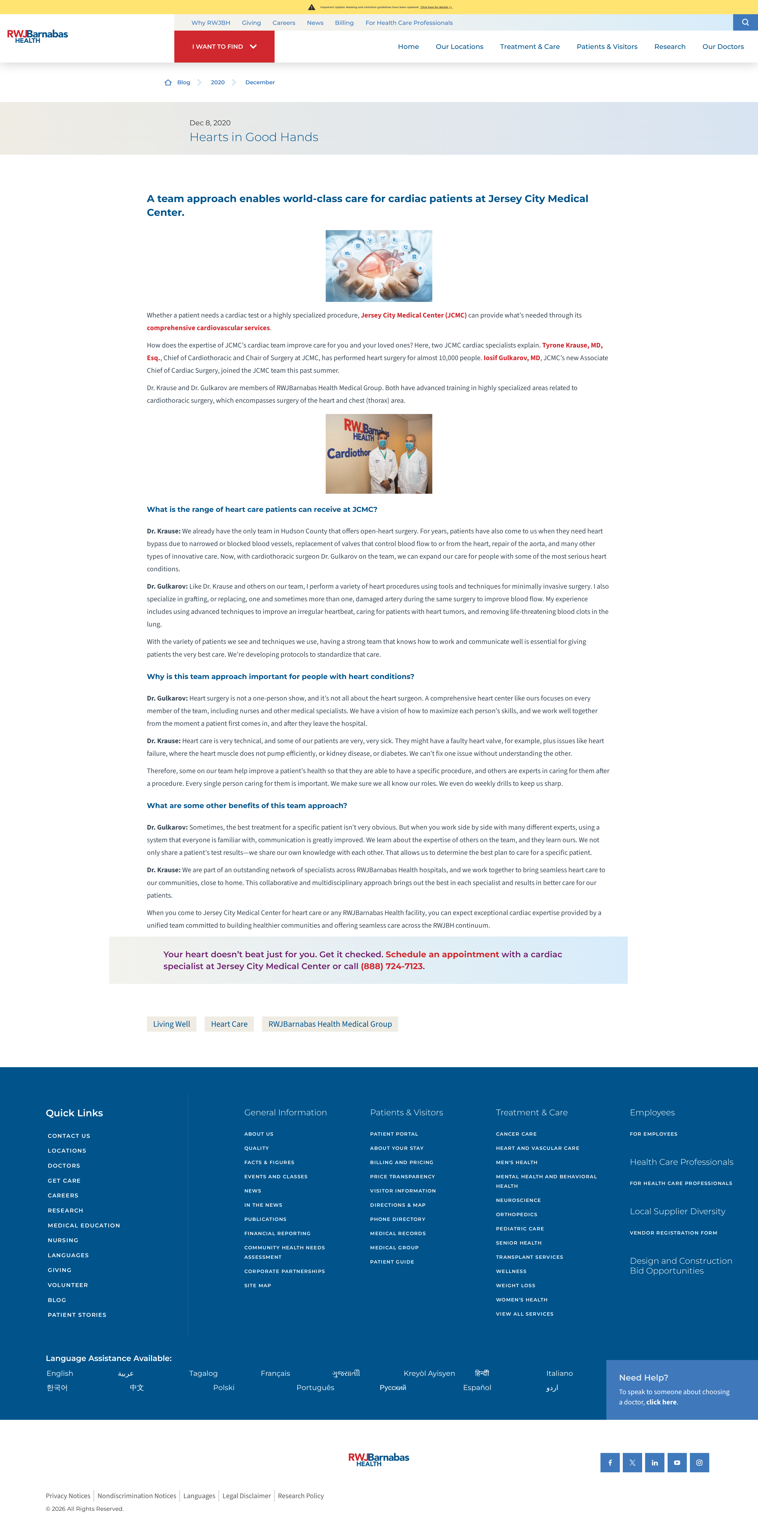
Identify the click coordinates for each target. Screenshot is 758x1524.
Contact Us (69, 1135)
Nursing (63, 1240)
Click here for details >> (436, 7)
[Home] (87, 38)
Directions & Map (398, 1205)
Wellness (511, 1271)
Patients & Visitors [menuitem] (607, 46)
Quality (256, 1148)
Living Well (171, 1024)
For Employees (654, 1134)
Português (315, 1387)
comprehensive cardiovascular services (208, 328)
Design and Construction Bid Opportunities (681, 1266)
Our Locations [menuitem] (459, 46)
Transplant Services (530, 1257)
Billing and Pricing (402, 1162)
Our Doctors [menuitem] (723, 46)
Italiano (559, 1373)
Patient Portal (394, 1134)
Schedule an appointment (442, 954)
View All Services (525, 1314)
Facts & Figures (269, 1162)
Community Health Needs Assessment (284, 1252)
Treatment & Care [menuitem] (530, 46)
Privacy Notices (68, 1496)
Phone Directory (398, 1219)
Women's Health (522, 1300)
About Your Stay (397, 1148)
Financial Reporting (277, 1233)
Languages (68, 1255)
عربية (126, 1373)
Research (66, 1210)
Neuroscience (518, 1200)
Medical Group (394, 1247)
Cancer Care (516, 1134)
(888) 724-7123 (392, 966)
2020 (218, 82)
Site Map (257, 1285)
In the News (263, 1205)
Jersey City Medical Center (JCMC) (414, 315)
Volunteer (68, 1285)
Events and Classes (276, 1176)
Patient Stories (77, 1314)
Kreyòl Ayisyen (429, 1373)
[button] (745, 22)
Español (477, 1387)
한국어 (57, 1387)
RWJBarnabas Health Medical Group (330, 1024)
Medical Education (84, 1225)
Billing (344, 22)
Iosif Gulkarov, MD (512, 358)
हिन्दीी (482, 1373)
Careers (284, 22)
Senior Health (519, 1243)
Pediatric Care (520, 1229)
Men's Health (517, 1162)
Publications (265, 1219)
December (260, 82)
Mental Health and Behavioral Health (546, 1181)
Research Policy (301, 1496)
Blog (183, 82)
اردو (552, 1387)
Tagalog (203, 1373)
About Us (259, 1134)
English (60, 1373)
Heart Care (229, 1024)
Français (275, 1373)
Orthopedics (517, 1214)
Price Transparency (402, 1176)
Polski (224, 1387)
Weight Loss (516, 1285)
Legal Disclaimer (246, 1496)
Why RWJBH (210, 22)
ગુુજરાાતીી (346, 1373)
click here (661, 1402)
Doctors (64, 1165)
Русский (393, 1387)
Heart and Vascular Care (538, 1148)
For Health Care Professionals (409, 22)
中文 (137, 1387)
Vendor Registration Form (674, 1233)
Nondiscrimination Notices (137, 1496)
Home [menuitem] (408, 46)
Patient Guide (392, 1262)
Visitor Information (403, 1191)
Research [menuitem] (670, 46)
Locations (67, 1150)
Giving (251, 22)
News (315, 22)
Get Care (64, 1180)
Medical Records (398, 1233)
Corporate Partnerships (284, 1271)
